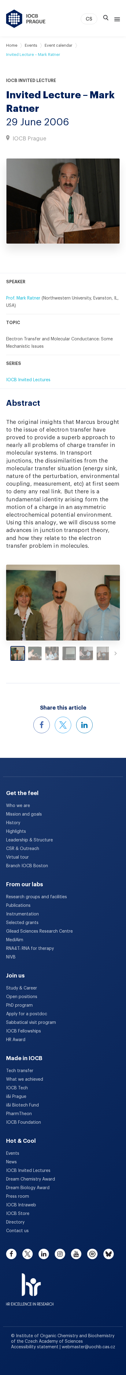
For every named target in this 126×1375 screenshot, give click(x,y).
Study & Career (21, 988)
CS (89, 19)
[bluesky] (108, 1254)
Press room (17, 1196)
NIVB (11, 957)
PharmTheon (19, 1114)
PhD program (19, 1005)
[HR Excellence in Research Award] (30, 1285)
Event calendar (58, 45)
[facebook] (11, 1254)
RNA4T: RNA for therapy (30, 948)
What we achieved (24, 1079)
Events (31, 45)
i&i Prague (16, 1097)
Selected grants (22, 923)
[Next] (105, 602)
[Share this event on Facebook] (41, 725)
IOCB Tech (17, 1088)
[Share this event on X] (63, 725)
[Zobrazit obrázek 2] (35, 653)
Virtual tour (17, 857)
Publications (18, 905)
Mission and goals (24, 814)
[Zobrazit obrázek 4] (69, 653)
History (13, 823)
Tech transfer (19, 1071)
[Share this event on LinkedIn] (84, 725)
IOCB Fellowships (23, 1031)
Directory (15, 1222)
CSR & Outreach (22, 849)
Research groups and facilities (36, 897)
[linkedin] (44, 1254)
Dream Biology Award (28, 1188)
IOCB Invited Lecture (31, 80)
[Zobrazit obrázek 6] (103, 653)
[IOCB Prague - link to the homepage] (26, 19)
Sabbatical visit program (31, 1022)
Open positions (21, 997)
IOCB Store (17, 1214)
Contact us (17, 1231)
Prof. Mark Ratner (23, 298)
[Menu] (116, 18)
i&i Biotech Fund (22, 1105)
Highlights (16, 831)
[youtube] (76, 1254)
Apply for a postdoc (26, 1014)
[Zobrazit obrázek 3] (52, 653)
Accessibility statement (35, 1347)
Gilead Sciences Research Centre (39, 931)
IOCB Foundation (23, 1122)
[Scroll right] (115, 653)
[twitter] (27, 1254)
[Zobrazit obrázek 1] (17, 653)
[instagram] (60, 1254)
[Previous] (20, 602)
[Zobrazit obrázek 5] (86, 653)
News (11, 1162)
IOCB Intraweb (21, 1205)
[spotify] (92, 1254)
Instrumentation (22, 914)
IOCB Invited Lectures (28, 380)
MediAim (14, 940)
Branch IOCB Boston (27, 866)
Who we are (18, 806)
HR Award (15, 1040)
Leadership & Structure (29, 840)
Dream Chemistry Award (30, 1179)
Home (11, 45)
